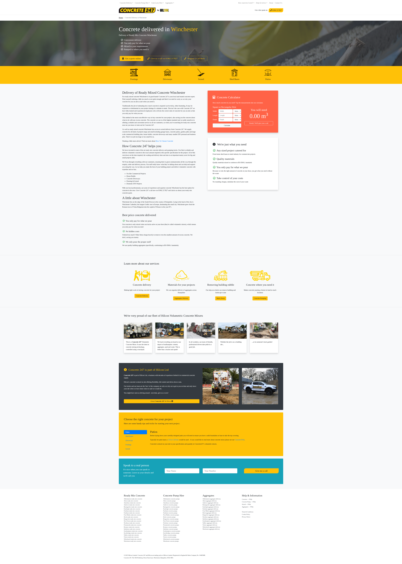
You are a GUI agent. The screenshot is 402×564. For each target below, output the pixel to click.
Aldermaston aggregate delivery (212, 499)
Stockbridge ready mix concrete (133, 533)
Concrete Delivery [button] (126, 3)
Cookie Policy (246, 514)
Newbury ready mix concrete (132, 523)
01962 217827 (277, 10)
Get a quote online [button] (133, 58)
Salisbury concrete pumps (170, 529)
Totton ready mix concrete (131, 537)
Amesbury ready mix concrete (132, 503)
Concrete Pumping (260, 298)
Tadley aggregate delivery (210, 523)
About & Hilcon (160, 401)
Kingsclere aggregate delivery (211, 515)
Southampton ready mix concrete (133, 531)
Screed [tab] (128, 449)
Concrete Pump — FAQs (249, 502)
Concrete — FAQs (247, 499)
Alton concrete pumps (169, 501)
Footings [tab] (128, 445)
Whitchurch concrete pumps (171, 539)
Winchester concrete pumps (171, 541)
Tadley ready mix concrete (131, 535)
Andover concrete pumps (170, 505)
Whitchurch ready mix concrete (133, 539)
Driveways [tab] (129, 440)
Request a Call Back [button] (196, 58)
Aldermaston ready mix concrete (133, 499)
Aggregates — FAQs (247, 507)
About (271, 3)
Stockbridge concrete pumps (171, 533)
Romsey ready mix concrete (132, 527)
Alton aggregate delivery (210, 501)
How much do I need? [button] (245, 3)
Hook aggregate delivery (210, 513)
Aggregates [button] (169, 3)
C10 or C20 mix (173, 440)
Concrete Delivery (142, 296)
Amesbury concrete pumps (170, 503)
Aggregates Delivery (181, 298)
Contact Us (278, 3)
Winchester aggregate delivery (211, 529)
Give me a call (261, 471)
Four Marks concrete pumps (171, 515)
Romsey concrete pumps (170, 527)
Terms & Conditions (247, 512)
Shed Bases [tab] (129, 436)
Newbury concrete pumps (170, 523)
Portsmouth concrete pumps (171, 525)
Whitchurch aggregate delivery (211, 527)
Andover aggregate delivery (210, 503)
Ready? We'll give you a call (258, 123)
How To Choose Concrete (164, 141)
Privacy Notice (246, 517)
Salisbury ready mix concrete (132, 529)
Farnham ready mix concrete (132, 513)
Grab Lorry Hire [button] (156, 3)
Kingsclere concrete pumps (170, 519)
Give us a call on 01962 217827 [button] (164, 58)
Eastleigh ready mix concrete (132, 509)
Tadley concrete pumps (169, 535)
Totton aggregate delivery (210, 525)
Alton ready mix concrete (131, 501)
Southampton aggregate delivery (212, 521)
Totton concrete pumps (169, 537)
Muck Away (221, 298)
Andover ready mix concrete (132, 505)
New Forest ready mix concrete (132, 521)
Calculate (227, 125)
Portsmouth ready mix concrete (132, 525)
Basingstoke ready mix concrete (133, 507)
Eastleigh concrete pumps (170, 509)
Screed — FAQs (246, 504)
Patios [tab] (127, 432)
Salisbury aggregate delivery (211, 519)
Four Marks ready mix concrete (132, 515)
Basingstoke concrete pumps (171, 507)
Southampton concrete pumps (171, 531)
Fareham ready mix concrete (132, 511)
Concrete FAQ (239, 440)
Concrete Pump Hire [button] (141, 3)
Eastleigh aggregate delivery (211, 507)
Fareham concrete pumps (170, 511)
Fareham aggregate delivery (210, 509)
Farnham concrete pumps (170, 513)
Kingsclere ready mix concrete (132, 519)
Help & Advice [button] (261, 3)
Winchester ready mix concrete (132, 541)
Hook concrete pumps (169, 517)
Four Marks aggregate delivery (211, 511)
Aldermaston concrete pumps (171, 499)
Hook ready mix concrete (131, 517)
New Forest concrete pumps (171, 521)
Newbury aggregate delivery (211, 517)
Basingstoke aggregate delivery (211, 505)
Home (121, 18)
